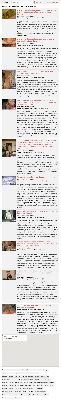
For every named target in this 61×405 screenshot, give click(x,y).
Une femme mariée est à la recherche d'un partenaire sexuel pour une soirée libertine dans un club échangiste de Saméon (37, 244)
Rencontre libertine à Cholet (41, 395)
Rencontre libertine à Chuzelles (30, 373)
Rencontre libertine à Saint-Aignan (32, 388)
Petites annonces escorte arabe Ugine (38, 370)
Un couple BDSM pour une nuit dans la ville (34, 305)
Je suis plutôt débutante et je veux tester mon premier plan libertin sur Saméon (35, 73)
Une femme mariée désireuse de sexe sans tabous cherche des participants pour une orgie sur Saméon (36, 12)
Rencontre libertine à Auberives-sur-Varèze (14, 376)
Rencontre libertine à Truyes (45, 385)
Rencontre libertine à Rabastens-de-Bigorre (41, 382)
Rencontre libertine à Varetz (28, 385)
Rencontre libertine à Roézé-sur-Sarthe (39, 379)
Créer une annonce (52, 2)
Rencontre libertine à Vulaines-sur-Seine (14, 370)
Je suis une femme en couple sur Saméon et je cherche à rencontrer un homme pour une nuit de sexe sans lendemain (36, 102)
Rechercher (39, 2)
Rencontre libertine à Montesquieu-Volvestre (15, 382)
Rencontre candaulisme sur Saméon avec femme (36, 177)
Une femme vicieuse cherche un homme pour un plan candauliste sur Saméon (36, 40)
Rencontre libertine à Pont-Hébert (36, 391)
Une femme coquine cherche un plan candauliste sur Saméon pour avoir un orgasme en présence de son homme (37, 273)
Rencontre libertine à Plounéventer (12, 398)
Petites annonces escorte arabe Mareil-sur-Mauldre (17, 395)
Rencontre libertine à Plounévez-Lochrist (14, 391)
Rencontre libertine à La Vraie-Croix (38, 376)
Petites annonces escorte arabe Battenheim (14, 379)
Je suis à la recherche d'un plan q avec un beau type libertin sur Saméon (37, 212)
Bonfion (5, 2)
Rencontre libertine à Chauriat (10, 373)
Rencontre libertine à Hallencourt (11, 388)
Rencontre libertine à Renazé (10, 385)
